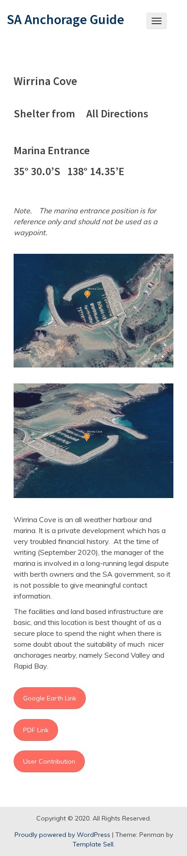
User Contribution (49, 761)
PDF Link (36, 730)
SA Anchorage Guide (65, 19)
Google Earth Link (49, 698)
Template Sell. (94, 844)
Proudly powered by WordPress (62, 835)
